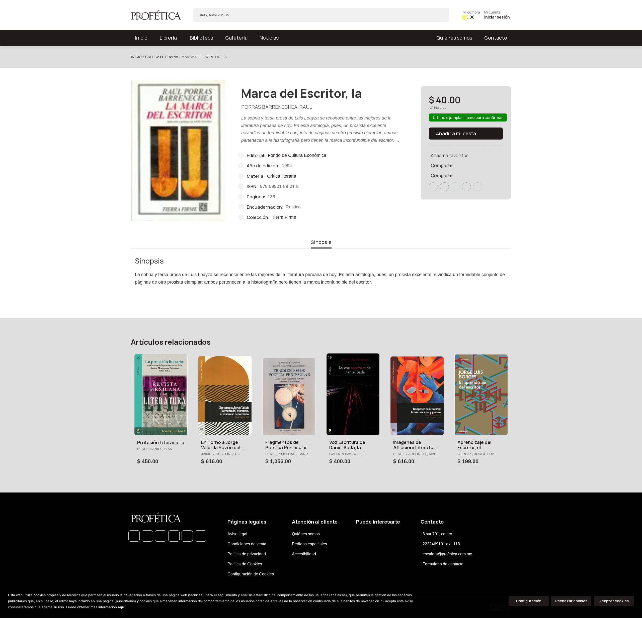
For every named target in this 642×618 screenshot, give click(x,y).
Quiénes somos (454, 37)
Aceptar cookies (614, 600)
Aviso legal (237, 534)
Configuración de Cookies (250, 574)
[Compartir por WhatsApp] (455, 186)
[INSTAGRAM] (174, 536)
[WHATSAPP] (134, 536)
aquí (121, 607)
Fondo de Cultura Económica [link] (297, 155)
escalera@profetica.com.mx (447, 554)
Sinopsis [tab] (321, 242)
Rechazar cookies (571, 600)
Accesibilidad (304, 554)
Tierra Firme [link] (284, 217)
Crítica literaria (161, 57)
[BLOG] (187, 536)
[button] (471, 15)
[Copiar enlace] (477, 186)
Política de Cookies (244, 564)
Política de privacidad (246, 554)
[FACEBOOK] (147, 536)
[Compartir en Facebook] (433, 186)
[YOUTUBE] (200, 536)
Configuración (528, 600)
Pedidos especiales (309, 544)
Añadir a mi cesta (456, 133)
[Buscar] (441, 15)
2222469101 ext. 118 (441, 544)
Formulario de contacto (443, 564)
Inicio (136, 57)
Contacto (495, 37)
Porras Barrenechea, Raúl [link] (276, 106)
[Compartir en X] (444, 186)
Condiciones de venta (246, 544)
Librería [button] (168, 37)
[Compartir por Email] (466, 186)
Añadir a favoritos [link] (449, 155)
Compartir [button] (442, 165)
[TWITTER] (160, 536)
